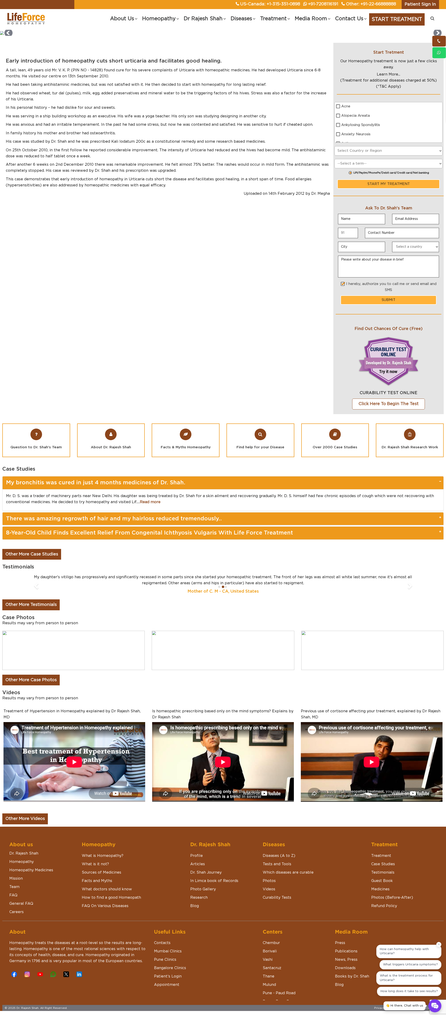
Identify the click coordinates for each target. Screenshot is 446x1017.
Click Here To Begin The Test (388, 404)
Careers (16, 906)
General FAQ (21, 897)
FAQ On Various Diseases (105, 900)
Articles (197, 858)
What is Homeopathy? (102, 850)
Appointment (166, 979)
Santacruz (272, 962)
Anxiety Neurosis (356, 134)
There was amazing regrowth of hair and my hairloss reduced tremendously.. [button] (114, 519)
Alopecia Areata (355, 115)
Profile (196, 850)
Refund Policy (384, 900)
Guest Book (382, 875)
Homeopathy (21, 856)
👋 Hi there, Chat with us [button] (404, 1005)
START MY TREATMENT (388, 184)
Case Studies (383, 858)
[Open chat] (434, 1005)
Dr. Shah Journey (206, 866)
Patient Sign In (420, 4)
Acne (345, 106)
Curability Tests (277, 891)
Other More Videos (25, 813)
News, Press (346, 953)
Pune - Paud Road (279, 987)
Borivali (270, 945)
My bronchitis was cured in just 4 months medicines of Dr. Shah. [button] (95, 482)
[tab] (223, 482)
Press (340, 937)
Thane (268, 970)
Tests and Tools (277, 858)
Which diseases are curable (288, 866)
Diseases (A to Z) (279, 850)
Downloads (345, 962)
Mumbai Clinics (168, 945)
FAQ (13, 889)
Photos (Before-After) (392, 891)
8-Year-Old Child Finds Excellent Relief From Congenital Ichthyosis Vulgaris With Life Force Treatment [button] (149, 533)
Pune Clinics (165, 953)
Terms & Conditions (427, 1001)
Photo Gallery (203, 883)
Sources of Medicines (101, 866)
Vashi (267, 953)
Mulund (269, 979)
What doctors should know (107, 883)
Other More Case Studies (31, 554)
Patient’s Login (168, 970)
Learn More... (388, 74)
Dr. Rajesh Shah (23, 847)
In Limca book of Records (214, 875)
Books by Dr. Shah (352, 970)
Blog (194, 900)
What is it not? (95, 858)
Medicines (380, 883)
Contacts (162, 937)
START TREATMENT (397, 19)
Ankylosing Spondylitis (360, 125)
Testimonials (382, 866)
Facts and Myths (97, 875)
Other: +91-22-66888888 (371, 4)
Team (14, 881)
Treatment (381, 850)
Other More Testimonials (31, 599)
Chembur (271, 937)
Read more (150, 502)
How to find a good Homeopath (111, 891)
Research (199, 891)
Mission (16, 872)
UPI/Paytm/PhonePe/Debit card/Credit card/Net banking (391, 173)
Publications (346, 945)
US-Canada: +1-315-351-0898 (270, 4)
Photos (269, 875)
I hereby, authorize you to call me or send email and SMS (391, 287)
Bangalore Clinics (170, 962)
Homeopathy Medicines (31, 864)
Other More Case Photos (31, 674)
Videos (269, 883)
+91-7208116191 (323, 4)
